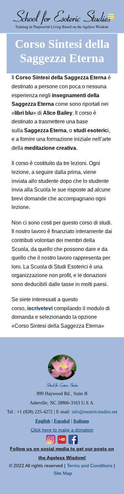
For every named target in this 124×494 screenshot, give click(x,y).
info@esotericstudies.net (94, 411)
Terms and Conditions (89, 465)
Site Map (63, 473)
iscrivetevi (39, 308)
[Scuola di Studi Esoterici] (62, 15)
